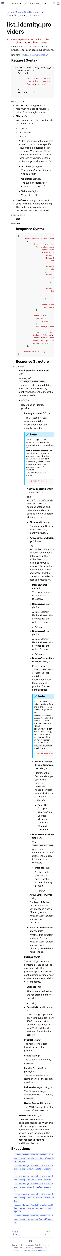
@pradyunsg (37, 1248)
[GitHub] (30, 1241)
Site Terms (25, 1250)
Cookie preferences (39, 1250)
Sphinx (25, 1248)
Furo (46, 1248)
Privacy (17, 1250)
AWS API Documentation (35, 54)
